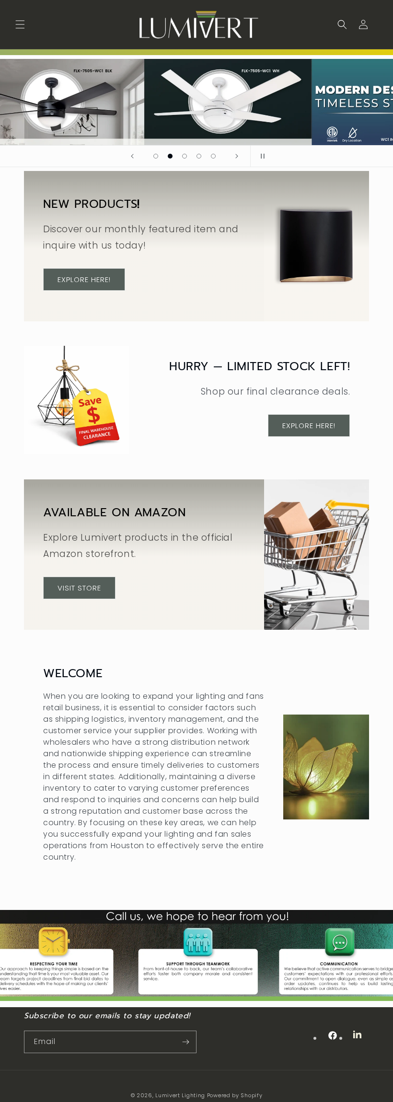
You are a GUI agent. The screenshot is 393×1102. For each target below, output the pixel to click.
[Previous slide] (132, 156)
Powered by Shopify (235, 1095)
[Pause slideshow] (260, 156)
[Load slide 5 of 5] (213, 156)
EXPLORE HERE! (84, 279)
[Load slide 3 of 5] (184, 156)
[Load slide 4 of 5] (199, 156)
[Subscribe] (185, 1042)
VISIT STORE (79, 587)
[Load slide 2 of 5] (170, 156)
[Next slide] (236, 156)
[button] (20, 24)
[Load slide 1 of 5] (156, 156)
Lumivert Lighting (180, 1095)
